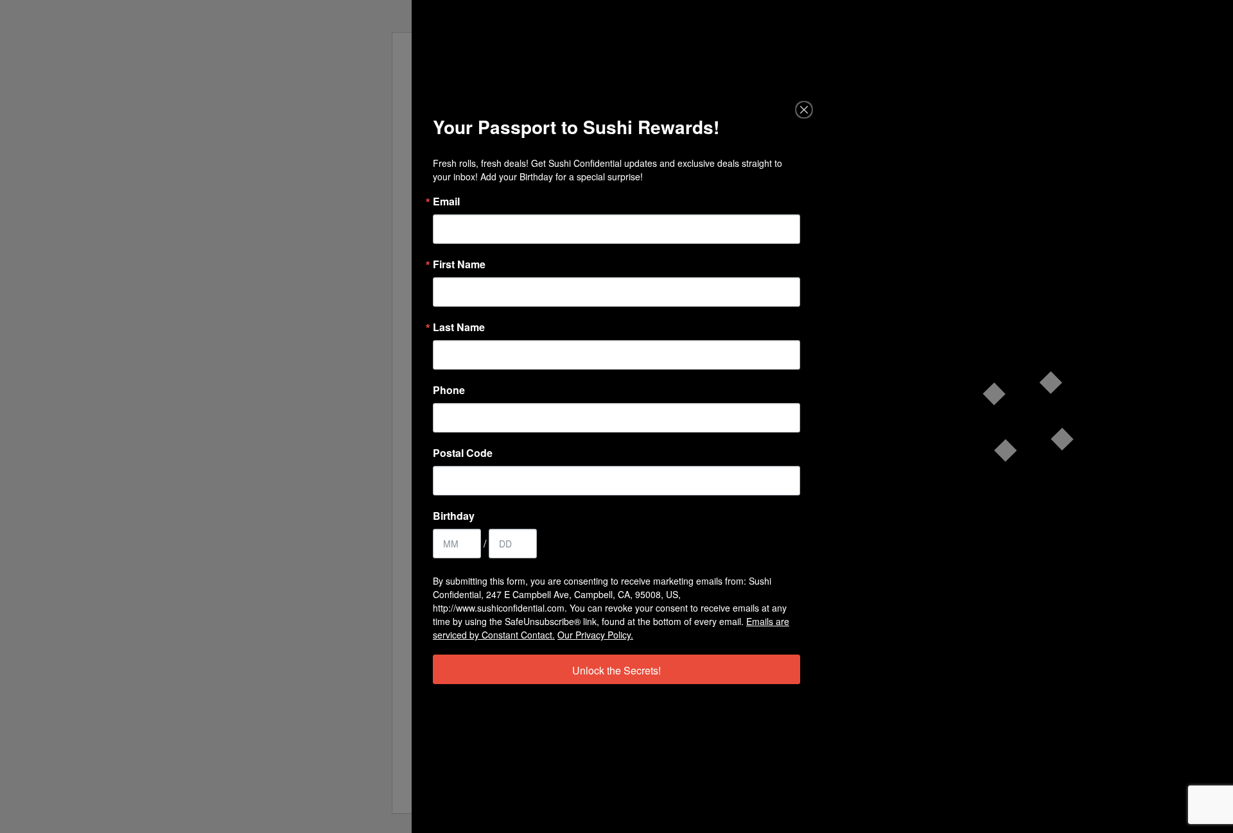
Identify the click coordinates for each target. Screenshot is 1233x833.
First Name (459, 264)
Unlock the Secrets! (616, 670)
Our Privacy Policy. (595, 634)
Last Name (459, 327)
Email (446, 201)
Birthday (454, 516)
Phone (449, 390)
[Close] (804, 109)
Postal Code (463, 453)
